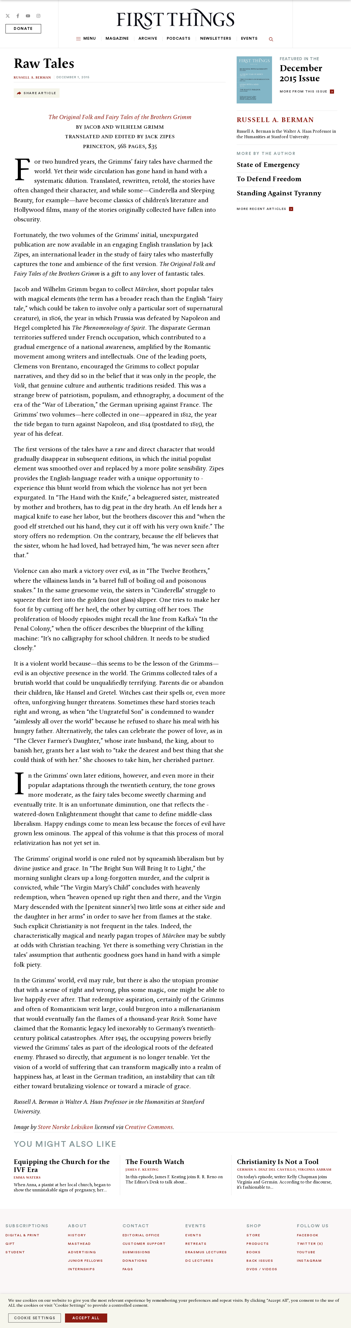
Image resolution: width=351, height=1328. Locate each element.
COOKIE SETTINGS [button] (34, 1318)
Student (15, 1252)
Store (254, 1235)
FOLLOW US (313, 1226)
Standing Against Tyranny (279, 193)
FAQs (128, 1269)
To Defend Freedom (269, 178)
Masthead (79, 1243)
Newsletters (215, 39)
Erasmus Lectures (206, 1252)
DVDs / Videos (262, 1269)
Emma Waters (27, 1177)
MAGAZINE (117, 39)
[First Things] (175, 19)
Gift (10, 1243)
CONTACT (136, 1226)
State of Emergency (268, 164)
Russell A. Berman (32, 77)
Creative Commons (149, 1127)
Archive (147, 39)
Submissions (137, 1252)
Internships (81, 1269)
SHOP (254, 1226)
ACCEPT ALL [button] (86, 1318)
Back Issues (260, 1260)
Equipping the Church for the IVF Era (62, 1165)
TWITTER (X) (310, 1243)
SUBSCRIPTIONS (27, 1226)
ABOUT (77, 1226)
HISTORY (77, 1235)
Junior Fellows (85, 1260)
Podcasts (178, 39)
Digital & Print (22, 1235)
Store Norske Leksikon (65, 1127)
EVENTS (195, 1226)
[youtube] (28, 16)
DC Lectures (199, 1260)
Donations (135, 1260)
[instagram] (38, 16)
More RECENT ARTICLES (261, 208)
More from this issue (303, 91)
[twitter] (7, 16)
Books (254, 1252)
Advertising (82, 1252)
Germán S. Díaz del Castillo (266, 1169)
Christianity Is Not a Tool (278, 1161)
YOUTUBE (306, 1252)
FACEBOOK (308, 1235)
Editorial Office (141, 1235)
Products (258, 1243)
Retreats (196, 1243)
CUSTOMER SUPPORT (144, 1243)
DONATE (23, 29)
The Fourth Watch (155, 1161)
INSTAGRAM (309, 1260)
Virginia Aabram (315, 1169)
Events (249, 39)
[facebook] (18, 16)
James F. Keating (142, 1169)
